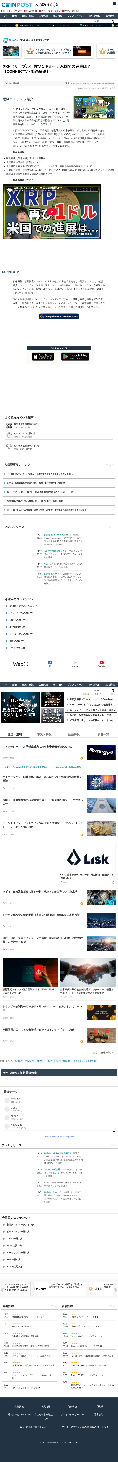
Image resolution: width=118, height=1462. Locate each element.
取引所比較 (94, 16)
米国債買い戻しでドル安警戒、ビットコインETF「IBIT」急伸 (39, 1029)
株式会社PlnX (50, 573)
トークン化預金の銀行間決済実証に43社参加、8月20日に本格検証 (41, 914)
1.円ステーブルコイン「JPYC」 (29, 1061)
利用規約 (98, 1406)
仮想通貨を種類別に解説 (26, 424)
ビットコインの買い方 (25, 433)
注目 (67, 83)
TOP (4, 16)
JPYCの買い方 (17, 627)
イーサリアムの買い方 (21, 634)
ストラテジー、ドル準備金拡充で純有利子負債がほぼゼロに (38, 746)
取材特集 (57, 16)
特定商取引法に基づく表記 (32, 1427)
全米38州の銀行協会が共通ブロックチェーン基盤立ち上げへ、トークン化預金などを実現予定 (86, 991)
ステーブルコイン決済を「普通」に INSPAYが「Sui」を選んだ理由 (63, 554)
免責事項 (72, 1406)
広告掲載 (19, 1406)
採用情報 (110, 16)
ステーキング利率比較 (50, 11)
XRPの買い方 (16, 641)
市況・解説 (28, 16)
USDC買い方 (31, 11)
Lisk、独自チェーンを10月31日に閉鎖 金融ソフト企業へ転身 (87, 876)
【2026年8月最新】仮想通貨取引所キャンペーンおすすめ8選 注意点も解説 (46, 767)
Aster (46, 564)
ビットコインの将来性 (12, 11)
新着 (14, 16)
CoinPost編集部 (12, 83)
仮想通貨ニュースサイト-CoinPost (64, 1442)
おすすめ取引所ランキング (27, 445)
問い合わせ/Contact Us (19, 1414)
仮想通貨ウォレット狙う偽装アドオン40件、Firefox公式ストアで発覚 (30, 991)
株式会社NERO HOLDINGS (57, 534)
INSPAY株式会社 (52, 551)
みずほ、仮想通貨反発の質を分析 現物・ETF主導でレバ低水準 (40, 891)
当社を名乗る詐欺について (45, 1416)
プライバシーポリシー (72, 1414)
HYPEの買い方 (17, 648)
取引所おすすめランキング (23, 606)
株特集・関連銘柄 (71, 11)
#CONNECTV (43, 289)
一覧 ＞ (112, 694)
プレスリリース (75, 16)
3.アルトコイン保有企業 (85, 1061)
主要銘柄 (43, 16)
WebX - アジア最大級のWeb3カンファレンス (85, 1427)
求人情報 (45, 1406)
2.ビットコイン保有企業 (59, 1061)
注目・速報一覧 (102, 1052)
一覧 (108, 464)
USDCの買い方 (17, 620)
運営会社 (98, 1414)
